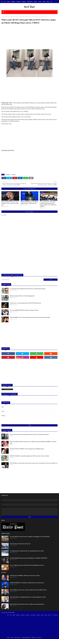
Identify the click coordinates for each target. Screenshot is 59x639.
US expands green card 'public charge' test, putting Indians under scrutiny (27, 551)
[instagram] (22, 357)
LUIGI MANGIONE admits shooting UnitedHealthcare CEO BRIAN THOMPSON (28, 558)
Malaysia (24, 1)
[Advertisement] (29, 38)
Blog (48, 1)
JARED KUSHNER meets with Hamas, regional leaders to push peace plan (29, 202)
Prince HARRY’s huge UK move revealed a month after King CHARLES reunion (28, 590)
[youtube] (36, 357)
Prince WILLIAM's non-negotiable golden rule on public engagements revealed (28, 597)
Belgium (13, 1)
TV (51, 1)
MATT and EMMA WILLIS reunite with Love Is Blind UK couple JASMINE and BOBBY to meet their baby (33, 442)
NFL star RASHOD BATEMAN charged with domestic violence (24, 310)
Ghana (44, 1)
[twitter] (22, 353)
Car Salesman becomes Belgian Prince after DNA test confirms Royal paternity (27, 288)
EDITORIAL (8, 174)
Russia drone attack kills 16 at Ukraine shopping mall (22, 296)
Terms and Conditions (26, 637)
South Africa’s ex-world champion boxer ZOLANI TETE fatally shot (25, 303)
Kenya (40, 1)
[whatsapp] (36, 353)
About (12, 637)
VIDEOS (6, 16)
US (2, 1)
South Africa (29, 1)
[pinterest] (8, 357)
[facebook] (8, 353)
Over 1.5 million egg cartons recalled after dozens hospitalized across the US (27, 565)
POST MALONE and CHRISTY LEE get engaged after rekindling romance (27, 448)
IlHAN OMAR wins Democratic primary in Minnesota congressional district (27, 604)
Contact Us (39, 637)
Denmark (18, 1)
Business (56, 615)
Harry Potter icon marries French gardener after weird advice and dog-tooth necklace (29, 434)
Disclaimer (34, 637)
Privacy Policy (17, 637)
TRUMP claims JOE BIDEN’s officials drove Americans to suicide (25, 575)
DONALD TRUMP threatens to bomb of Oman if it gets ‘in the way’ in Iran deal (9, 203)
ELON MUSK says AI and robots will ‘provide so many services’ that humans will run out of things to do (33, 463)
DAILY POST (11, 612)
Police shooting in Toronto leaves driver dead (20, 543)
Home (2, 16)
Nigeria (35, 1)
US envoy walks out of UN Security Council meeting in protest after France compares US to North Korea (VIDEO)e (48, 204)
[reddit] (51, 353)
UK (4, 1)
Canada (8, 1)
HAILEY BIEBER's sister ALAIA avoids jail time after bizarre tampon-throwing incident (30, 317)
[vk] (51, 357)
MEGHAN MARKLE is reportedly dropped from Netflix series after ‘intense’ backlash (29, 456)
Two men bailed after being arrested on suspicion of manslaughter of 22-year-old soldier (30, 536)
